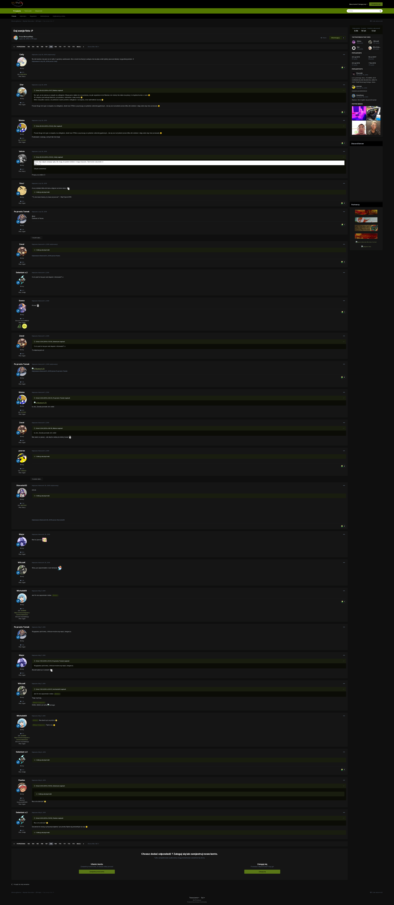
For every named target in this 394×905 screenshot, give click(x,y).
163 (28, 46)
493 (22, 552)
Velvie (22, 151)
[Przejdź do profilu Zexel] (22, 251)
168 (51, 46)
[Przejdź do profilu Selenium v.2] (22, 279)
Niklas (359, 41)
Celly (21, 54)
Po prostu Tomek (21, 211)
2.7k (22, 102)
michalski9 (56, 689)
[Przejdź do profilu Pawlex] (22, 787)
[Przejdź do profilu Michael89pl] (15, 38)
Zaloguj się (262, 871)
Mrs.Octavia (377, 47)
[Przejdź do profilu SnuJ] (22, 190)
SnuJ (21, 183)
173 (73, 46)
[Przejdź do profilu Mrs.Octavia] (370, 48)
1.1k (23, 798)
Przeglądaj (17, 11)
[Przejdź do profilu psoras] (22, 458)
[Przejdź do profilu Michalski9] (22, 598)
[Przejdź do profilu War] (354, 48)
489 (22, 262)
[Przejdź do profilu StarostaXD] (22, 492)
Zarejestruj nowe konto (96, 871)
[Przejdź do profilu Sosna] (22, 308)
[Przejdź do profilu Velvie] (22, 158)
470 (22, 72)
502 (22, 201)
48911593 (23, 505)
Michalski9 (22, 591)
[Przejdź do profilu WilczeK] (22, 569)
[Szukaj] (380, 11)
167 (46, 46)
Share (324, 38)
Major (21, 534)
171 (65, 46)
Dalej (79, 46)
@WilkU (55, 595)
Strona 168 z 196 (93, 46)
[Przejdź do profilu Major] (22, 541)
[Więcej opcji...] (344, 54)
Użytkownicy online (59, 16)
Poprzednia (21, 46)
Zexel (21, 244)
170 (60, 46)
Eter (22, 85)
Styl (202, 898)
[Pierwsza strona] (14, 46)
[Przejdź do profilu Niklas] (354, 42)
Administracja (44, 16)
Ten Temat (372, 11)
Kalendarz (23, 16)
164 (33, 46)
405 (22, 138)
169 (55, 46)
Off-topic (34, 39)
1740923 (23, 471)
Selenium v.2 (21, 272)
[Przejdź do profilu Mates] (22, 127)
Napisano (39, 54)
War (358, 47)
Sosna (22, 301)
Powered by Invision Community (197, 902)
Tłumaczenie (193, 898)
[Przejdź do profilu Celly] (22, 61)
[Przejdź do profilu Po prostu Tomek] (22, 218)
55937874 (23, 74)
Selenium (56, 341)
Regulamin (33, 16)
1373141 (23, 140)
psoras (22, 451)
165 (37, 46)
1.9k (22, 229)
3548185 (23, 610)
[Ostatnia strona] (83, 46)
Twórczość (27, 11)
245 (22, 468)
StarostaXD (21, 485)
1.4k (22, 318)
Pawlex (21, 780)
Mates (55, 90)
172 (69, 46)
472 (22, 290)
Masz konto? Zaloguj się (358, 4)
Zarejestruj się (375, 4)
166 (42, 46)
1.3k (22, 580)
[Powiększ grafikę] (19, 326)
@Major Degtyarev (39, 702)
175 (22, 608)
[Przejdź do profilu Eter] (22, 92)
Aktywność (38, 11)
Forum (14, 16)
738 (22, 503)
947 (22, 169)
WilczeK (21, 562)
